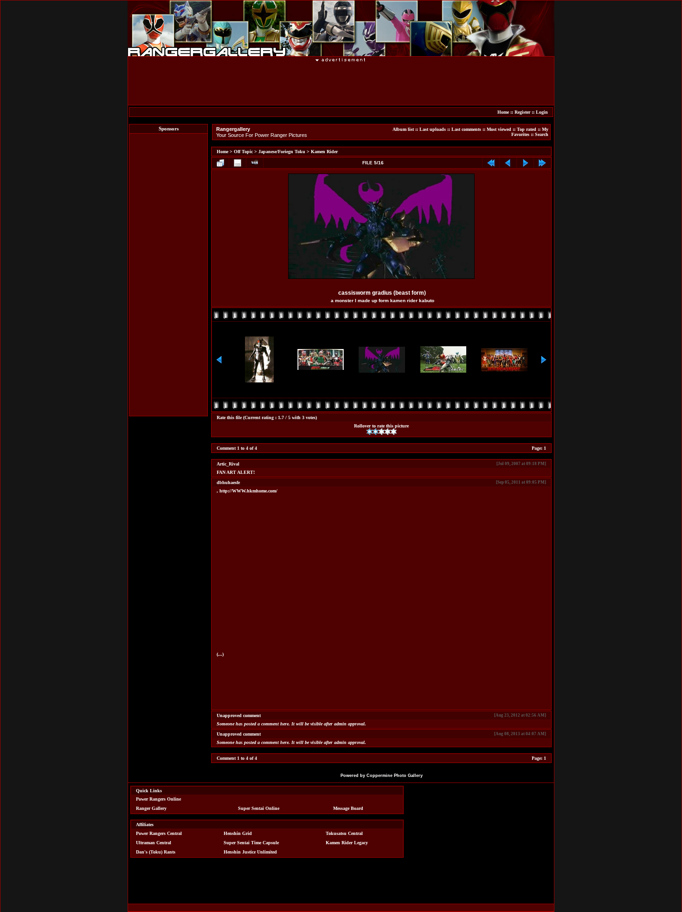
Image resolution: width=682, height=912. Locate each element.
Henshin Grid (238, 833)
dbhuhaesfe (228, 482)
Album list (403, 129)
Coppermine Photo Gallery (395, 775)
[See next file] (525, 163)
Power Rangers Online (158, 799)
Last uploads (432, 129)
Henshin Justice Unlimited (250, 851)
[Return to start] (491, 163)
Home (503, 112)
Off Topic (243, 151)
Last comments (466, 129)
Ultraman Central (153, 842)
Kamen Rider (324, 151)
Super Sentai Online (258, 808)
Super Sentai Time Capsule (251, 842)
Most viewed (499, 129)
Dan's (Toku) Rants (155, 851)
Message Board (348, 808)
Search (541, 134)
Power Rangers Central (159, 833)
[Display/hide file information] (237, 163)
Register (522, 112)
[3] (382, 431)
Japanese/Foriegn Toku (281, 151)
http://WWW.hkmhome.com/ (248, 490)
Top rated (526, 129)
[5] (394, 431)
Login (542, 112)
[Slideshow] (254, 163)
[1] (370, 431)
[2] (376, 431)
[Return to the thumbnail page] (220, 163)
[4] (388, 431)
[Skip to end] (542, 163)
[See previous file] (508, 163)
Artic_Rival (228, 463)
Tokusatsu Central (344, 833)
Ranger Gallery (151, 808)
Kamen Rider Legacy (347, 842)
